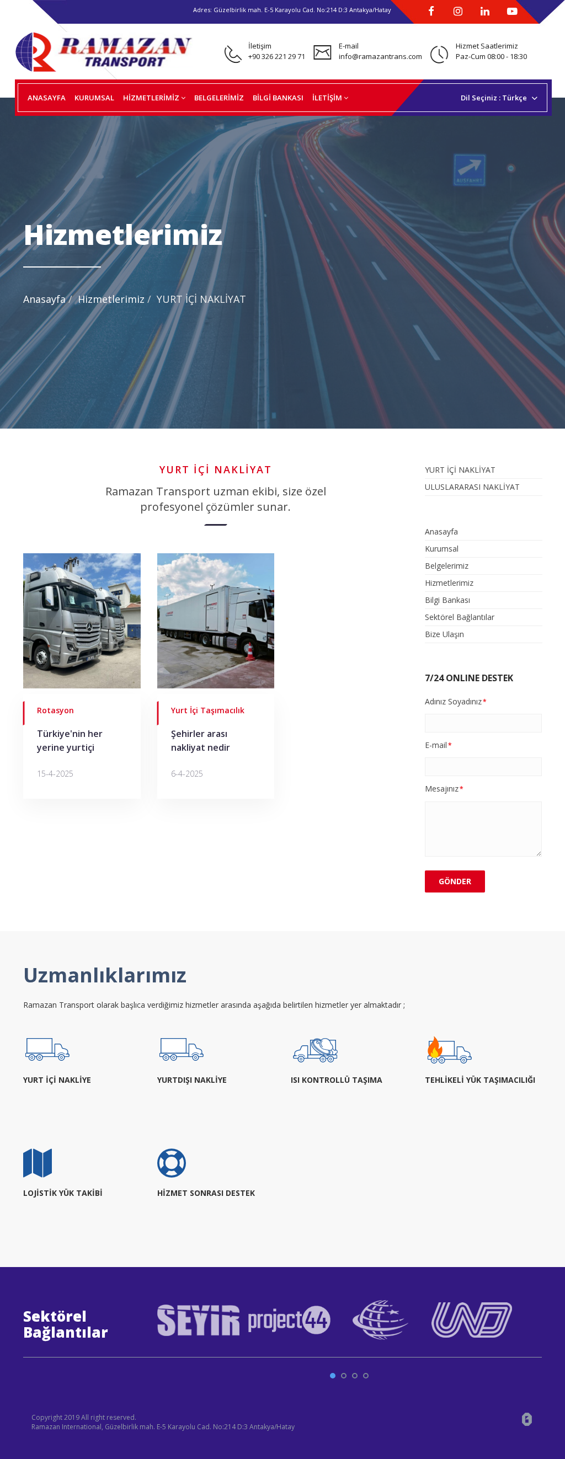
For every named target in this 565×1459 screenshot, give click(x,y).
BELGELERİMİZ (219, 98)
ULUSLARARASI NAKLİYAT (472, 487)
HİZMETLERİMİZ (152, 98)
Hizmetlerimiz (111, 299)
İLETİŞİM (328, 98)
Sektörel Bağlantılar (459, 617)
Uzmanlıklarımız (104, 974)
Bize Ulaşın (444, 634)
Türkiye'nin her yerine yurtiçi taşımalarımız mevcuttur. (70, 742)
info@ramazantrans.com (380, 56)
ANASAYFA (47, 98)
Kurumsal (442, 548)
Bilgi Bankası (447, 600)
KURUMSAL (94, 98)
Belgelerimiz (446, 565)
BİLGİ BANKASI (278, 98)
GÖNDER (455, 881)
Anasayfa (44, 299)
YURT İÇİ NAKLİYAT (460, 469)
